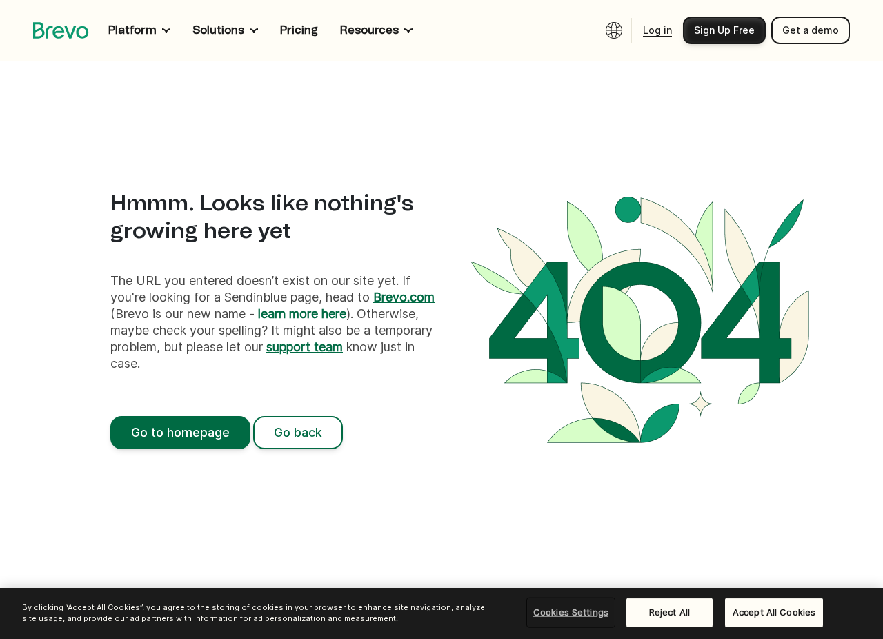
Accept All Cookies (774, 612)
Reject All (669, 612)
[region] (441, 613)
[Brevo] (61, 30)
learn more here (302, 313)
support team (304, 347)
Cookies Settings (570, 612)
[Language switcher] (614, 30)
